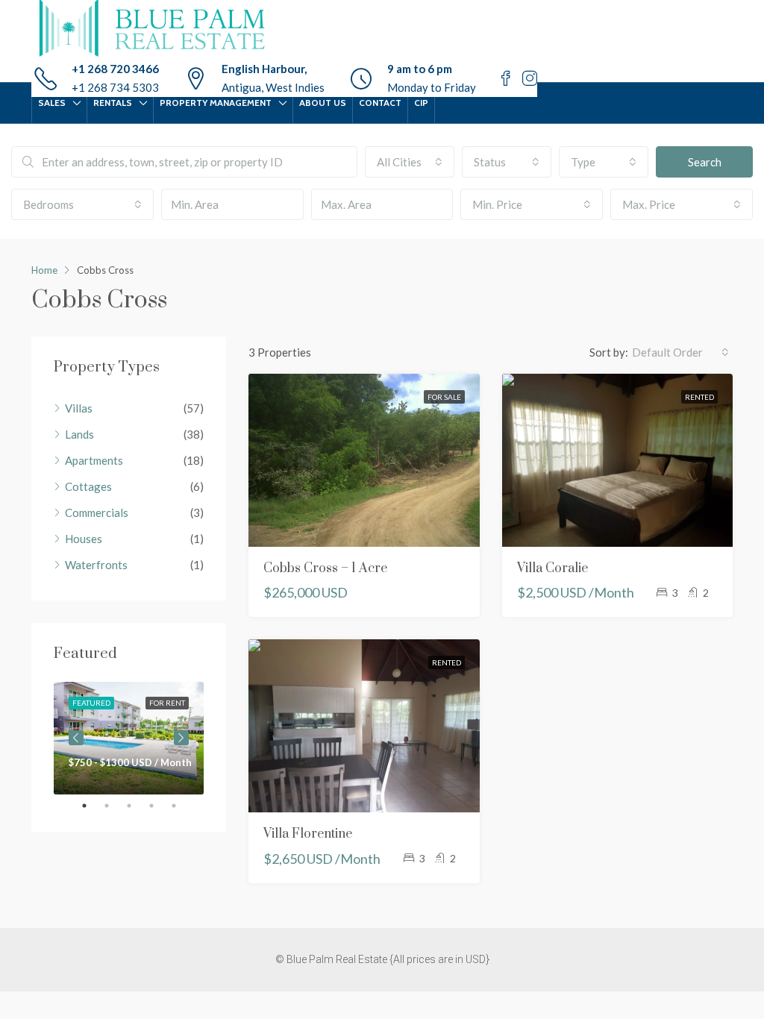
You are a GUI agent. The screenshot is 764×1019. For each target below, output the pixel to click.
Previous (76, 737)
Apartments (94, 460)
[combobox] (409, 162)
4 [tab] (158, 805)
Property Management (216, 102)
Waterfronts (96, 564)
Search (704, 162)
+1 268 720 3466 (115, 68)
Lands (79, 434)
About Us (322, 102)
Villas (79, 408)
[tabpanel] (129, 738)
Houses (83, 538)
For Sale (444, 396)
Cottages (88, 486)
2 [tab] (114, 805)
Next (181, 737)
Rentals (112, 102)
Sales (52, 102)
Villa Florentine (307, 834)
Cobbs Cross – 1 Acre (325, 568)
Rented (699, 396)
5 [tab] (181, 805)
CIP (421, 102)
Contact (380, 102)
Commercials (96, 512)
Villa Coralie (552, 568)
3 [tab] (136, 805)
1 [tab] (91, 805)
